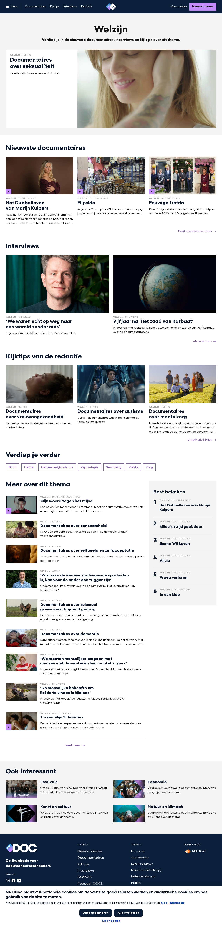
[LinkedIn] (19, 881)
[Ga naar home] (111, 6)
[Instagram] (8, 881)
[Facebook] (13, 881)
